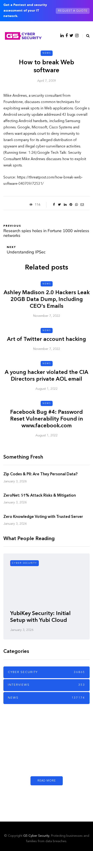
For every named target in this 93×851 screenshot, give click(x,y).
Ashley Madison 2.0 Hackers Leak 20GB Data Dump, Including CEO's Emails (47, 299)
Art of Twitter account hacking (46, 339)
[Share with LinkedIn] (65, 204)
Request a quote (72, 11)
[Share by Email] (82, 204)
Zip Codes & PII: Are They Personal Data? (40, 474)
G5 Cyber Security (36, 835)
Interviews (46, 684)
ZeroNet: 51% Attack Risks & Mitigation (39, 496)
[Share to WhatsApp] (76, 204)
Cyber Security (24, 563)
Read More (46, 780)
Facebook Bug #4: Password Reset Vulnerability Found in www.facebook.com (46, 419)
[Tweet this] (59, 204)
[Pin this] (71, 204)
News (46, 53)
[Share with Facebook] (54, 204)
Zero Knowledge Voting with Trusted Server (43, 517)
